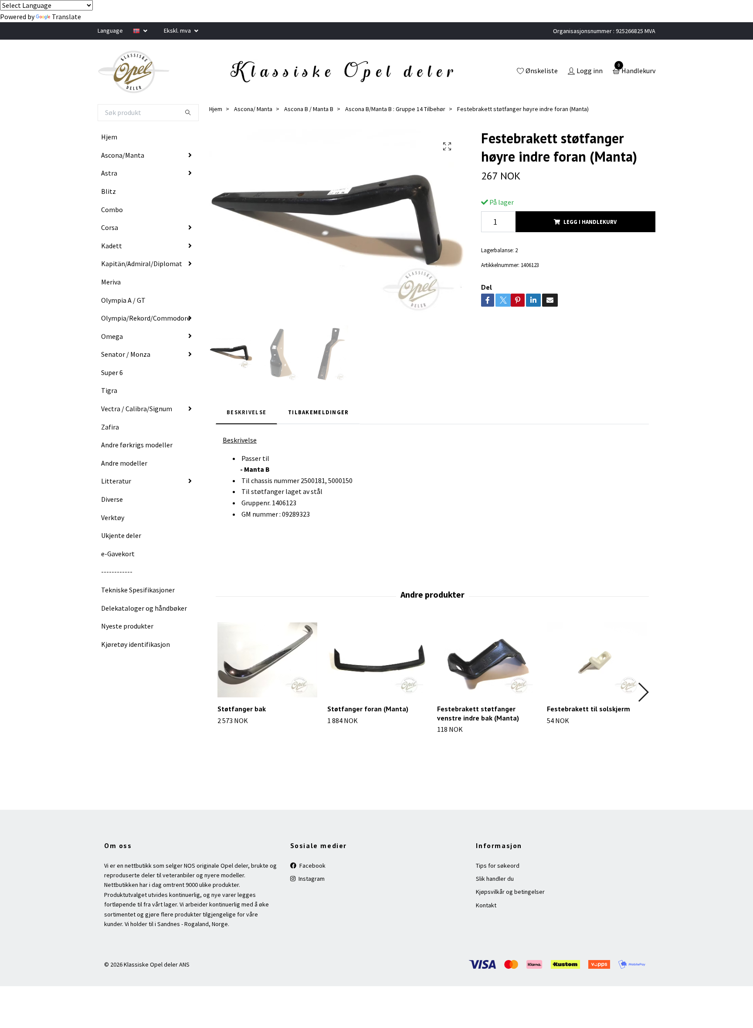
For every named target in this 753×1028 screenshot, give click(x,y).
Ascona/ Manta (253, 109)
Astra (109, 173)
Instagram (311, 879)
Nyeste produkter (127, 626)
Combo (112, 209)
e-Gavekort (118, 553)
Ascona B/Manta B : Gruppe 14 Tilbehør (395, 109)
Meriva (111, 281)
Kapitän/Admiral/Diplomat (141, 263)
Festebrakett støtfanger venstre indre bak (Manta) (478, 713)
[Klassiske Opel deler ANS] (134, 72)
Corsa (109, 227)
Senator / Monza (125, 354)
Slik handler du (495, 879)
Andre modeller (124, 463)
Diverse (112, 499)
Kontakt (486, 905)
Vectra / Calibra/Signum (136, 408)
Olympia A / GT (123, 300)
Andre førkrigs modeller (137, 444)
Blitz (108, 191)
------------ (116, 571)
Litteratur (116, 481)
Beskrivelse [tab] (246, 412)
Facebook (312, 865)
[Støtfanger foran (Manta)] (377, 659)
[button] (643, 692)
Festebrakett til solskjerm (588, 708)
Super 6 (112, 372)
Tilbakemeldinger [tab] (318, 412)
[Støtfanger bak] (267, 659)
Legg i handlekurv (590, 221)
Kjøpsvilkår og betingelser (510, 892)
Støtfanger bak (241, 708)
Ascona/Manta (122, 155)
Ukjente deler (121, 535)
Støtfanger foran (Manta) (367, 708)
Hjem (109, 136)
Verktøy (112, 517)
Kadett (111, 245)
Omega (112, 336)
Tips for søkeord (497, 865)
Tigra (109, 390)
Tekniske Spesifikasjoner (138, 589)
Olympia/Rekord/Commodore (145, 318)
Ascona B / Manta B (308, 109)
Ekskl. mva (178, 30)
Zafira (110, 427)
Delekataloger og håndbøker (144, 608)
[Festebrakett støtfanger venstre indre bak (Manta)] (487, 659)
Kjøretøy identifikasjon (135, 644)
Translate (66, 16)
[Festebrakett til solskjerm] (597, 659)
